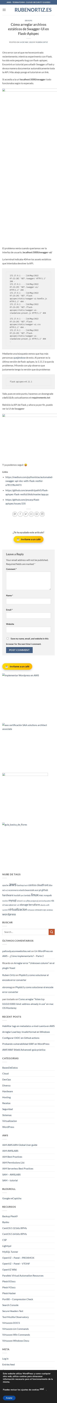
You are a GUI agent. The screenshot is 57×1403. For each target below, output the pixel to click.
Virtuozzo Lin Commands (15, 1328)
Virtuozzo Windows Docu (15, 1340)
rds (52, 900)
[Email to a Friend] (31, 514)
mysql (12, 900)
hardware (7, 895)
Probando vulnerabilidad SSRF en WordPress (25, 1043)
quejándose (19, 357)
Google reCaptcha (11, 1198)
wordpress (9, 914)
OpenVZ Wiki (9, 1269)
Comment (11, 569)
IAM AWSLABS (10, 1150)
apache (5, 885)
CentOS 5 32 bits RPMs (14, 1228)
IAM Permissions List (13, 1162)
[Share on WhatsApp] (14, 514)
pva (48, 901)
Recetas (6, 1103)
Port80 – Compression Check (17, 1299)
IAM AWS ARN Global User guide (19, 1144)
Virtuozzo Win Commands (16, 1334)
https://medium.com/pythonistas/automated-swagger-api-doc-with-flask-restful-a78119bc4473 (29, 481)
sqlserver (12, 905)
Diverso (6, 1085)
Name (9, 595)
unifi (47, 905)
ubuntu (43, 905)
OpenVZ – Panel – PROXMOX (18, 1257)
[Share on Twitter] (25, 514)
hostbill (17, 895)
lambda (27, 895)
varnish (5, 910)
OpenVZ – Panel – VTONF (16, 1263)
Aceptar (9, 1398)
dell (3, 890)
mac (41, 895)
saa (6, 904)
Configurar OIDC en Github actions (20, 1037)
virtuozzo (31, 910)
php (28, 900)
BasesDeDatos (10, 1067)
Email (9, 609)
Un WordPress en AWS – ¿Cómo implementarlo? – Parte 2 (27, 953)
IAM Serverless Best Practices (17, 1168)
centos (32, 885)
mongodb (48, 895)
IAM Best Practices (12, 1156)
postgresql (34, 901)
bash (26, 885)
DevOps (28, 20)
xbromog (7, 987)
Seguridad (7, 1109)
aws (13, 884)
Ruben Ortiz (42, 42)
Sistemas (7, 1115)
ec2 (6, 890)
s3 (3, 904)
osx (24, 901)
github (44, 890)
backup (20, 885)
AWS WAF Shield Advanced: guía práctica (23, 1049)
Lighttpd (6, 1245)
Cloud (5, 1073)
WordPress (8, 1126)
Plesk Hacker (9, 1293)
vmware (39, 909)
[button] (4, 10)
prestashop (43, 901)
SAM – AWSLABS (11, 1174)
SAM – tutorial (10, 1180)
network (20, 901)
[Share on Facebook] (20, 514)
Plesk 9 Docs (9, 1287)
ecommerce (14, 890)
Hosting (6, 1097)
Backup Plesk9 (9, 1216)
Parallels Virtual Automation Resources (22, 1275)
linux (35, 894)
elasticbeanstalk (26, 890)
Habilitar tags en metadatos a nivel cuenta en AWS (28, 1025)
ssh (18, 905)
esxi (36, 890)
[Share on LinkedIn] (42, 514)
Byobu (5, 1222)
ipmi (22, 895)
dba (50, 885)
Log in (5, 1358)
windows (50, 910)
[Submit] (52, 932)
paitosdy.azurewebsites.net (16, 951)
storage (24, 904)
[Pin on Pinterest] (36, 514)
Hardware (7, 1091)
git (40, 890)
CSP (4, 1239)
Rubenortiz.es (28, 9)
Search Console (10, 1304)
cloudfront (42, 885)
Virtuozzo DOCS (11, 1322)
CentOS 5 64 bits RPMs (14, 1233)
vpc (44, 910)
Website (10, 624)
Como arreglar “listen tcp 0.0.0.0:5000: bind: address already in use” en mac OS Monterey (28, 1003)
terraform (34, 904)
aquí (42, 1388)
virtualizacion (17, 909)
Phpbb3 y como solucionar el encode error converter (25, 977)
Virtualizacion (9, 1120)
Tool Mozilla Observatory (15, 1316)
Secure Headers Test (12, 1310)
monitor (5, 901)
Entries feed (8, 1364)
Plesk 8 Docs (9, 1281)
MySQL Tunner (10, 1251)
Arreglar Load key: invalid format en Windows (26, 1031)
